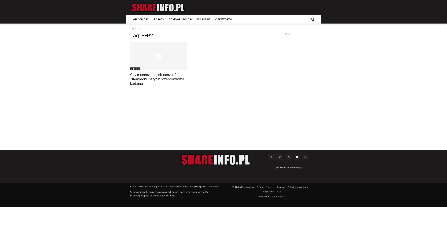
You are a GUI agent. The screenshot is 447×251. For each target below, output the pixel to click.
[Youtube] (297, 157)
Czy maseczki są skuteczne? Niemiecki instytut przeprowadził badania (157, 79)
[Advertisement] (288, 88)
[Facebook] (271, 157)
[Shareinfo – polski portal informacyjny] (158, 7)
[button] (312, 19)
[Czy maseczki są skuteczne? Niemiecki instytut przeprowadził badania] (158, 56)
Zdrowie (135, 69)
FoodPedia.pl (296, 167)
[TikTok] (279, 157)
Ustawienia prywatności (272, 196)
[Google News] (305, 157)
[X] (288, 157)
